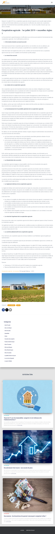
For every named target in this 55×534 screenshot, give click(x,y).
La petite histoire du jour (10, 355)
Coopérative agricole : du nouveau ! (11, 271)
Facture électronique (9, 341)
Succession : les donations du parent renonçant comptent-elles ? (25, 516)
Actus (18, 305)
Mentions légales (30, 530)
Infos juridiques (8, 347)
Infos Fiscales (8, 344)
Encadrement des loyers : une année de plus (18, 468)
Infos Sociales (8, 352)
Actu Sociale (7, 330)
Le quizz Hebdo (8, 361)
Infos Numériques (9, 350)
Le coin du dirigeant (9, 358)
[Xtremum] (6, 2)
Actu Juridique (11, 305)
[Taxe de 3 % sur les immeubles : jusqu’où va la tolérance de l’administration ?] (27, 396)
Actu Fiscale (7, 325)
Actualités (7, 333)
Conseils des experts (9, 338)
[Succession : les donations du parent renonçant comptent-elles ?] (27, 494)
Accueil (22, 530)
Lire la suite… (20, 425)
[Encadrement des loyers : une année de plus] (27, 446)
